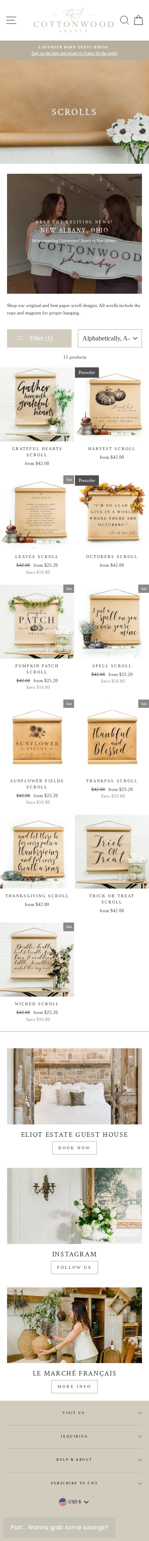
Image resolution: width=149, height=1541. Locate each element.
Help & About (74, 1460)
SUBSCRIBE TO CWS (74, 1483)
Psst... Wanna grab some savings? (59, 1527)
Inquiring (74, 1436)
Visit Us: (74, 1413)
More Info (74, 1386)
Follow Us (74, 1267)
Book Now (74, 1148)
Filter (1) (40, 338)
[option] (74, 51)
